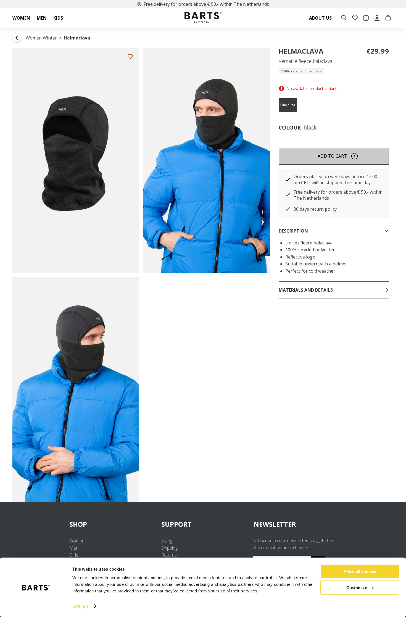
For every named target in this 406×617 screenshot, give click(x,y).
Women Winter (41, 38)
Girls (73, 555)
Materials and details (306, 290)
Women (77, 541)
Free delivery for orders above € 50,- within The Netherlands (206, 4)
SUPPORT (176, 524)
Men (73, 548)
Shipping (169, 548)
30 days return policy (315, 209)
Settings (80, 606)
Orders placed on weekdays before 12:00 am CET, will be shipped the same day (335, 179)
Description (293, 231)
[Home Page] (203, 18)
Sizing (166, 541)
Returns (169, 555)
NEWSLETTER (275, 524)
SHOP (78, 524)
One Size (287, 105)
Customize (356, 587)
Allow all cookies (360, 571)
